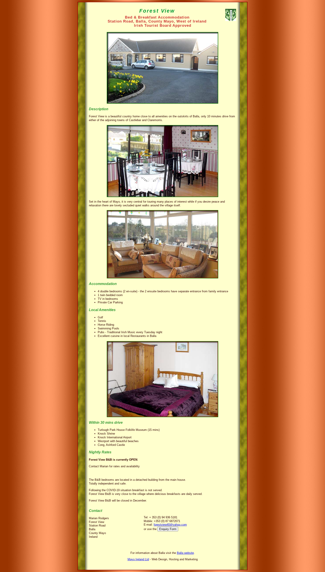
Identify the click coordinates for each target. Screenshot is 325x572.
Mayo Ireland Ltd (138, 559)
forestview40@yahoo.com (170, 524)
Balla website (185, 553)
